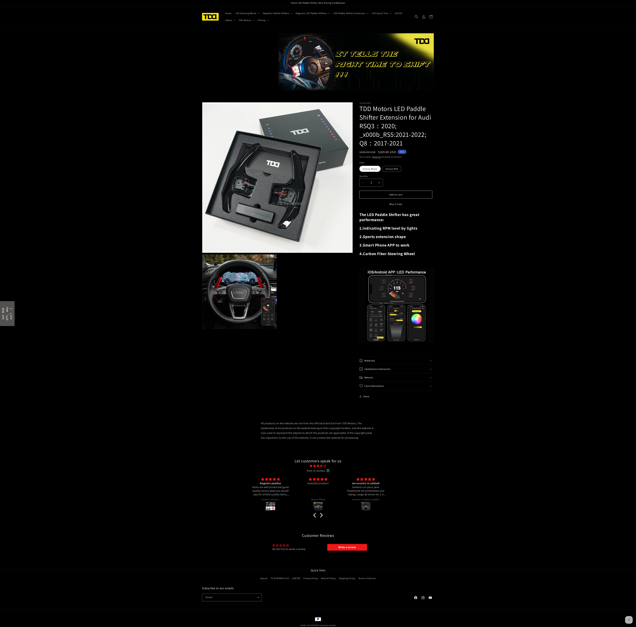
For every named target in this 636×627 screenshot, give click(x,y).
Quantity (363, 176)
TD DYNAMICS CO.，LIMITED (285, 578)
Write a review (347, 547)
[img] (318, 465)
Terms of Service (367, 578)
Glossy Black (370, 168)
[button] (247, 13)
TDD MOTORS (313, 625)
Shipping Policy (347, 578)
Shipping (376, 157)
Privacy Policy (310, 578)
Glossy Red (392, 168)
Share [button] (366, 396)
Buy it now (396, 204)
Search (264, 578)
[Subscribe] (258, 597)
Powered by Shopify (327, 625)
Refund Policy (328, 578)
